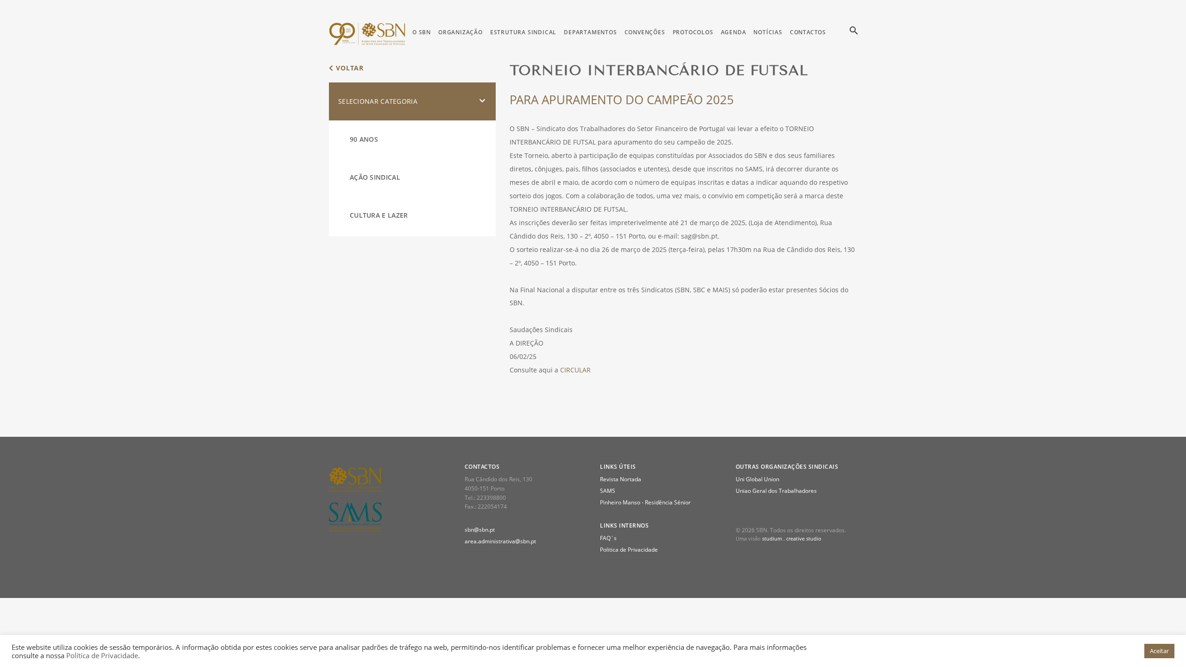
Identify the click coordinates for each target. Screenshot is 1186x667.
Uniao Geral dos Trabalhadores (776, 491)
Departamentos (590, 32)
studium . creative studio (791, 538)
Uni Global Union (757, 479)
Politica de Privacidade (629, 550)
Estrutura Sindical (523, 32)
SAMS (607, 491)
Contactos (808, 32)
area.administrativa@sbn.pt (500, 541)
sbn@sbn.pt (480, 530)
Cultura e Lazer (379, 215)
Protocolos (693, 32)
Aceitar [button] (1159, 651)
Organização (460, 32)
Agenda (733, 32)
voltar (349, 67)
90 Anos (364, 139)
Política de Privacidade (102, 655)
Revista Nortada (620, 479)
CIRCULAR (575, 369)
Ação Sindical (375, 177)
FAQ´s (608, 538)
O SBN (421, 32)
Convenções (645, 32)
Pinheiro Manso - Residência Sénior (645, 502)
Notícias (767, 32)
